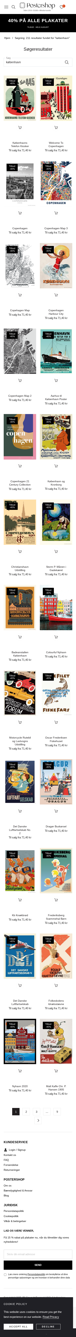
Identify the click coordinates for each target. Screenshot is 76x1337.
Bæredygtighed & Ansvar (18, 1190)
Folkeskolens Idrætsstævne (56, 1002)
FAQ (6, 1159)
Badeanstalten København (20, 654)
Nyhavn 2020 (20, 1086)
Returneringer (12, 1169)
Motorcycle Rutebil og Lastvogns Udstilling (20, 741)
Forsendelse (11, 1164)
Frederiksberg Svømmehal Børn (56, 917)
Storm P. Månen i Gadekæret (56, 568)
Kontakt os (10, 1154)
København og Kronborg (56, 483)
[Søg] (67, 62)
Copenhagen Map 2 (20, 395)
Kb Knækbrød (20, 915)
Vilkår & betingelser (15, 1221)
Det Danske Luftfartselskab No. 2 (20, 830)
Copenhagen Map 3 (56, 228)
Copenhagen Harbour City (56, 312)
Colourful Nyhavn (56, 652)
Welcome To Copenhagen (56, 144)
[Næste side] (38, 1120)
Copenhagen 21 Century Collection (20, 483)
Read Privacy (51, 1316)
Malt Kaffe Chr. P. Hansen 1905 (56, 1088)
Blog (6, 1195)
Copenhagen (19, 228)
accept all (18, 1326)
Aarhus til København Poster (56, 397)
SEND (38, 1264)
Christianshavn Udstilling (20, 568)
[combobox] (38, 62)
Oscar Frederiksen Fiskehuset (56, 739)
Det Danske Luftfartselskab (20, 1002)
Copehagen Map (20, 310)
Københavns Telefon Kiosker (20, 144)
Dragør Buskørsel (56, 826)
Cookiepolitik (11, 1216)
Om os (7, 1185)
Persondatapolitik (14, 1210)
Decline (48, 1326)
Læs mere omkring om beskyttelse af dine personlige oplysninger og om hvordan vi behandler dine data (39, 1276)
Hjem (7, 37)
